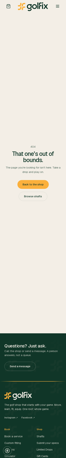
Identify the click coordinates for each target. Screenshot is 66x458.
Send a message (20, 366)
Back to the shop (33, 184)
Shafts (40, 436)
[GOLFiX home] (33, 6)
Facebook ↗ (28, 417)
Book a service (13, 436)
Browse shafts (33, 196)
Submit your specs (48, 443)
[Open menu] (58, 6)
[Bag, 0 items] (8, 6)
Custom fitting (12, 443)
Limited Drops (45, 449)
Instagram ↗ (11, 417)
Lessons (9, 449)
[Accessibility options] (7, 450)
